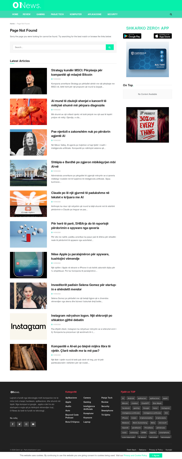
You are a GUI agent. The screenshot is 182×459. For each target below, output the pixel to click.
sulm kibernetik (128, 437)
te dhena (142, 437)
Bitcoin (125, 403)
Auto (67, 410)
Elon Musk (157, 403)
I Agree (155, 455)
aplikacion (142, 398)
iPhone (125, 418)
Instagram (166, 408)
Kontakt (169, 449)
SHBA (143, 432)
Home (15, 14)
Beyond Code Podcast (72, 416)
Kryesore (87, 417)
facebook (126, 408)
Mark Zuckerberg (140, 422)
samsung (134, 432)
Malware (125, 422)
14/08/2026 (56, 232)
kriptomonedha (146, 418)
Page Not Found (23, 23)
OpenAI (125, 427)
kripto (134, 418)
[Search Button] (110, 47)
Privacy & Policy (156, 449)
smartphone (164, 432)
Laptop (86, 421)
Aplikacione (94, 14)
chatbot (135, 403)
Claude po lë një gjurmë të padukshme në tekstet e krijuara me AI (80, 194)
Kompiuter (76, 14)
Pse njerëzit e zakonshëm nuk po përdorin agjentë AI (80, 133)
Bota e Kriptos (72, 421)
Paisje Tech (57, 14)
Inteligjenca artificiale (131, 413)
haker (155, 408)
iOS (166, 413)
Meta (153, 422)
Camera (87, 397)
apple (165, 398)
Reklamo (142, 449)
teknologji (153, 437)
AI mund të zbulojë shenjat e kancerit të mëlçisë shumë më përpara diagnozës (78, 102)
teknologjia (165, 437)
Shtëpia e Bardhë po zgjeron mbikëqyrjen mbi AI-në (83, 164)
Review (26, 14)
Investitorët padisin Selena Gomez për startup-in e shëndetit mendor (83, 286)
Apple (68, 401)
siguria (153, 432)
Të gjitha (105, 414)
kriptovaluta (161, 418)
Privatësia (149, 427)
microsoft (163, 422)
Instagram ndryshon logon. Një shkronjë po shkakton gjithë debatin (81, 317)
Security (112, 14)
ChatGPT (145, 403)
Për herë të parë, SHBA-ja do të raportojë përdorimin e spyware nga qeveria (79, 225)
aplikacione (154, 398)
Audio (68, 406)
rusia (124, 432)
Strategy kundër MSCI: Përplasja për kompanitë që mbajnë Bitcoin (77, 72)
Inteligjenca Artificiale (89, 407)
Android (131, 398)
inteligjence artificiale (152, 413)
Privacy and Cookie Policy (135, 455)
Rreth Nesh (131, 449)
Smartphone (107, 410)
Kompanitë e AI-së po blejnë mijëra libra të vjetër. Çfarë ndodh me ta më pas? (80, 348)
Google (146, 408)
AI (123, 398)
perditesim (136, 427)
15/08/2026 (56, 79)
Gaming (41, 14)
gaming (136, 408)
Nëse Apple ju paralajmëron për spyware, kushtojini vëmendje (80, 256)
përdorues (161, 427)
